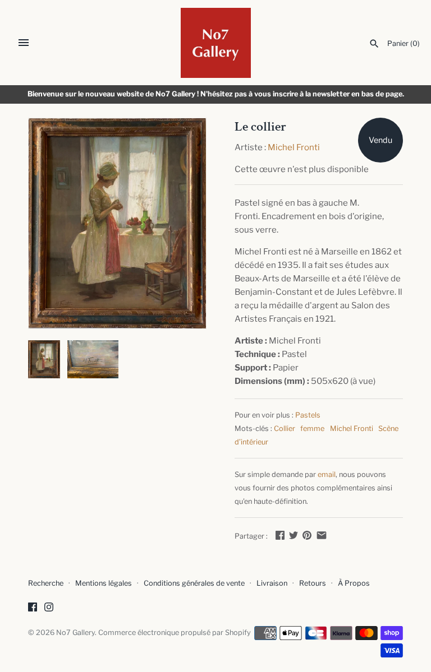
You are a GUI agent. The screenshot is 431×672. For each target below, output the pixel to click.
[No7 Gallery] (216, 43)
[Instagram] (48, 608)
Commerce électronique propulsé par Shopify (174, 632)
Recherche (45, 583)
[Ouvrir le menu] (23, 42)
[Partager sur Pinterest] (306, 535)
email (327, 474)
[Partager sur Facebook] (280, 535)
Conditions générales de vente (194, 583)
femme (312, 428)
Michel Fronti (294, 147)
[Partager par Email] (321, 535)
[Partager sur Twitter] (293, 535)
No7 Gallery (75, 632)
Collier (284, 428)
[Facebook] (32, 608)
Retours (312, 583)
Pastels (307, 415)
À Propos (354, 583)
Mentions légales (103, 583)
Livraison (271, 583)
